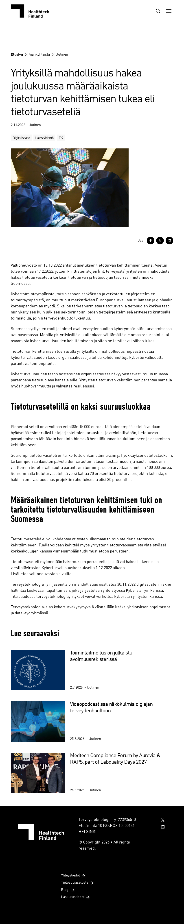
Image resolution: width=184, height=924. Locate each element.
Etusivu (17, 55)
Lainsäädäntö (44, 138)
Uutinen (62, 55)
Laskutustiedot (72, 897)
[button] (158, 11)
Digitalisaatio (21, 138)
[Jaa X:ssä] (160, 240)
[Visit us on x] (163, 820)
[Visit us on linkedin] (163, 827)
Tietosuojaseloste (74, 883)
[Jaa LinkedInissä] (169, 240)
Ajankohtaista (39, 55)
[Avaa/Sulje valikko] (168, 11)
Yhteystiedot (70, 875)
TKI (61, 138)
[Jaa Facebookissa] (150, 240)
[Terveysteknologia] (33, 11)
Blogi (65, 890)
